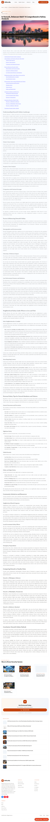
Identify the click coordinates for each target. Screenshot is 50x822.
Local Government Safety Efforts (12, 95)
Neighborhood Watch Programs (12, 93)
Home (16, 2)
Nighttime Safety (9, 85)
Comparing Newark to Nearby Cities (11, 100)
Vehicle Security (9, 87)
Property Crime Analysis (10, 62)
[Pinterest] (7, 797)
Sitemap (47, 815)
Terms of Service (4, 809)
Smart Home (20, 785)
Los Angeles (36, 787)
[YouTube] (5, 797)
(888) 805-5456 (44, 2)
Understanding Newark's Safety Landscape (13, 56)
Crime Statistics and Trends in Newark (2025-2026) (14, 58)
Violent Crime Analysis (10, 60)
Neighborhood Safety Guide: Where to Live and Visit (15, 75)
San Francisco (36, 783)
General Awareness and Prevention (12, 83)
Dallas (35, 782)
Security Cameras (21, 787)
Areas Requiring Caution (10, 78)
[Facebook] (2, 797)
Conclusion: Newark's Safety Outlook (12, 108)
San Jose (35, 785)
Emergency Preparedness (11, 97)
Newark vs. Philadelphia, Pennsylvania (13, 103)
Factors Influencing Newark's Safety (11, 67)
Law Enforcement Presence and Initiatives (14, 72)
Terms (44, 815)
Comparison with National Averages (13, 64)
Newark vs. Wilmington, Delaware (12, 101)
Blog (33, 2)
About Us (3, 806)
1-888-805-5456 (25, 710)
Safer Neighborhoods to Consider (12, 76)
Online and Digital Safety (11, 89)
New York (36, 790)
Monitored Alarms (21, 783)
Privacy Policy (3, 808)
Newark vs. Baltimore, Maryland (12, 105)
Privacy (41, 815)
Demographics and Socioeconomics (13, 68)
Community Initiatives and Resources (12, 91)
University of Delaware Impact (12, 70)
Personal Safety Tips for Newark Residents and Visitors (15, 81)
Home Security (20, 782)
